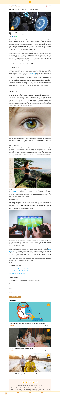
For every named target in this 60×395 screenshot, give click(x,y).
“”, (40, 52)
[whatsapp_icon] (16, 37)
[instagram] (26, 382)
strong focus (33, 73)
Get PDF (49, 5)
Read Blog (12, 325)
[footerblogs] (6, 393)
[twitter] (30, 382)
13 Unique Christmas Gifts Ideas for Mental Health (21, 348)
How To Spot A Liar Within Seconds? (17, 273)
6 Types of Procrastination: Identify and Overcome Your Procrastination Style (27, 323)
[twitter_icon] (10, 37)
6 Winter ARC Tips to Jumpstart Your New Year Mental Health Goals (25, 373)
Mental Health (14, 6)
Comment (11, 283)
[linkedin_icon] (12, 37)
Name (10, 288)
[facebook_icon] (14, 37)
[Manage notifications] (57, 392)
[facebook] (23, 382)
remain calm (16, 191)
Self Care (19, 6)
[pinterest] (36, 382)
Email (10, 292)
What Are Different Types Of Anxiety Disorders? (20, 268)
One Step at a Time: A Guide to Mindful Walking (20, 270)
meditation (22, 151)
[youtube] (33, 382)
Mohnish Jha (15, 32)
